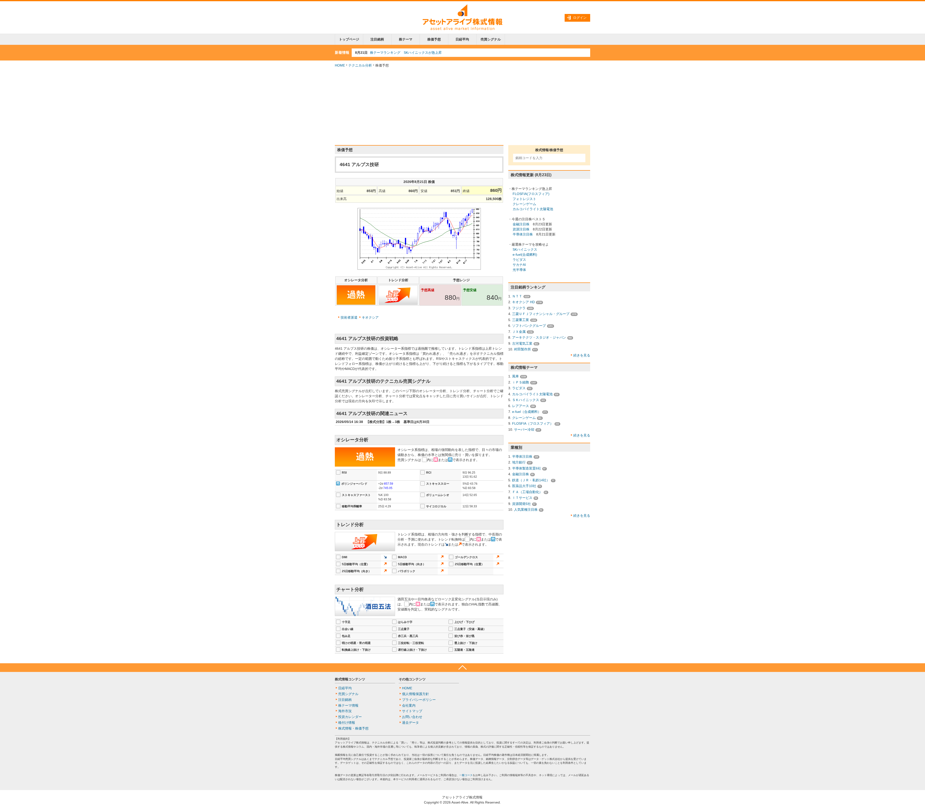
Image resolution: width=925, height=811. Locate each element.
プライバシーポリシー (419, 700)
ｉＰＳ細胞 (520, 382)
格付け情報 (346, 722)
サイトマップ (412, 711)
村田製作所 (522, 349)
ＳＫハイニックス (525, 400)
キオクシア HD (523, 302)
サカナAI (519, 265)
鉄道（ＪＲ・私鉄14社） (531, 480)
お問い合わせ (412, 717)
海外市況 (345, 711)
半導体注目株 (523, 234)
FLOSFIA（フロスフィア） (532, 423)
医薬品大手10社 (524, 486)
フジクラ (519, 308)
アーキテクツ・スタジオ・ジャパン (539, 337)
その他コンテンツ (412, 679)
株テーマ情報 (348, 705)
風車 (515, 376)
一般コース (466, 775)
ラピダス (519, 259)
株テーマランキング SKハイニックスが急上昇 (406, 52)
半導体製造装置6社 (526, 468)
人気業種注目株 (526, 509)
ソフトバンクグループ (529, 326)
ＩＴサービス (522, 498)
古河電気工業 (522, 343)
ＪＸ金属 (519, 332)
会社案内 (409, 705)
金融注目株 (521, 224)
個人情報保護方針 (415, 694)
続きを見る (581, 355)
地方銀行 (519, 462)
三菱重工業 (520, 320)
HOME (340, 65)
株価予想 (434, 39)
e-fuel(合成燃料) (525, 254)
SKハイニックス (525, 249)
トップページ (349, 39)
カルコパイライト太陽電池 (533, 209)
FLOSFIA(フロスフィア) (531, 194)
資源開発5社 (521, 504)
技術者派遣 (349, 317)
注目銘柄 (377, 39)
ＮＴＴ (517, 296)
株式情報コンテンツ (350, 679)
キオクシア (370, 317)
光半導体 (519, 270)
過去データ (410, 722)
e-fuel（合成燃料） (526, 412)
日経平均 (462, 39)
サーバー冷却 (524, 429)
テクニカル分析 (360, 65)
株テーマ (405, 39)
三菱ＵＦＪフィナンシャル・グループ (540, 314)
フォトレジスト (524, 199)
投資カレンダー (350, 717)
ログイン (580, 18)
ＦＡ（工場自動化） (527, 492)
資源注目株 (521, 229)
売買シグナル (491, 39)
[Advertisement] (462, 106)
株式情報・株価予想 (353, 728)
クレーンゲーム (524, 204)
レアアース (520, 406)
